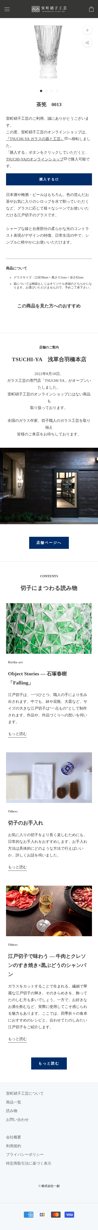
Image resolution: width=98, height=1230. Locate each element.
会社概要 (13, 1137)
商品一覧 (13, 1102)
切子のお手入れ (25, 823)
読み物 (11, 1111)
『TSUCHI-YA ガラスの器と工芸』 (37, 139)
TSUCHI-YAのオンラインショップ (36, 159)
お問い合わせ (17, 1120)
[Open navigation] (7, 9)
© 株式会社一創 (49, 1186)
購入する (49, 179)
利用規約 (13, 1146)
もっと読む (17, 734)
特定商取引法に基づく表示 (28, 1163)
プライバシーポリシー (25, 1155)
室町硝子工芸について (25, 1093)
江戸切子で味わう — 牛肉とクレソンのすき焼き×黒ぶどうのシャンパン (47, 965)
